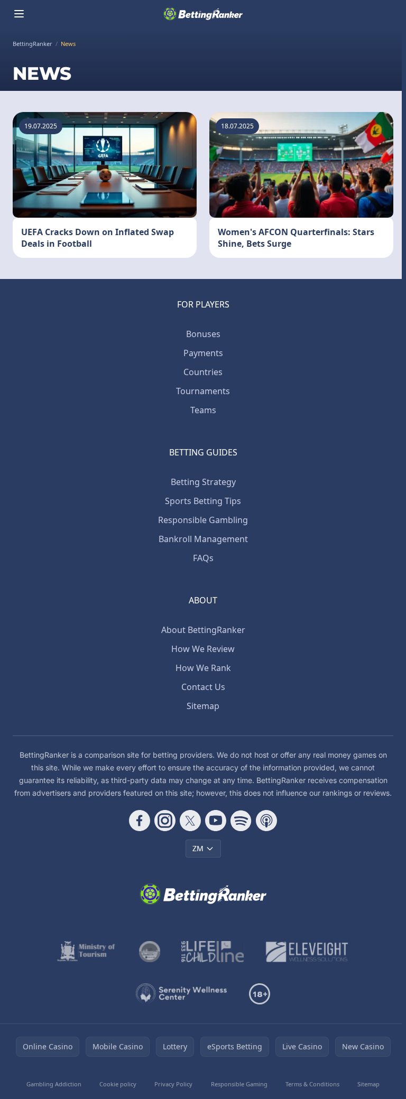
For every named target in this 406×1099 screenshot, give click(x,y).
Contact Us (203, 687)
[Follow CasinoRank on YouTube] (215, 820)
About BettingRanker (203, 630)
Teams (203, 410)
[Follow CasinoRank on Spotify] (241, 820)
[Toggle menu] (19, 13)
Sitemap (203, 706)
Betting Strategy (203, 482)
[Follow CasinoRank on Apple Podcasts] (266, 820)
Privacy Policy (173, 1084)
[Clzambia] (212, 951)
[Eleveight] (307, 951)
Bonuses (203, 334)
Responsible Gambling (203, 520)
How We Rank (203, 668)
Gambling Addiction (53, 1084)
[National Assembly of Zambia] (149, 951)
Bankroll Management (203, 539)
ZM (198, 848)
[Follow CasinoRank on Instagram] (165, 820)
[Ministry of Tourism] (87, 951)
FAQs (203, 558)
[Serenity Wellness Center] (182, 993)
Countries (203, 372)
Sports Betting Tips (203, 501)
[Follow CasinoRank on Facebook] (139, 820)
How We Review (203, 649)
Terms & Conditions (312, 1084)
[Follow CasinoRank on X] (190, 820)
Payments (203, 353)
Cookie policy (117, 1084)
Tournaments (203, 391)
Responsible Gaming (239, 1084)
